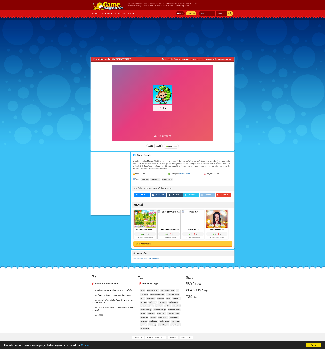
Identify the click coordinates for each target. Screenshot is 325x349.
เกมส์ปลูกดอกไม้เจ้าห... (145, 229)
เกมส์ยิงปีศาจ (193, 229)
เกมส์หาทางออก (174, 317)
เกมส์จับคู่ (167, 306)
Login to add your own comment (146, 258)
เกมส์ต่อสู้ (143, 313)
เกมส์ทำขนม (151, 313)
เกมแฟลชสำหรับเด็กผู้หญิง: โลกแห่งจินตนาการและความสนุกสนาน (113, 301)
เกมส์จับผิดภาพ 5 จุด (146, 310)
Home (96, 13)
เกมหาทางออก (176, 321)
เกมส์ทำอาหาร (161, 313)
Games (107, 13)
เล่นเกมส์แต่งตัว (145, 329)
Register (192, 13)
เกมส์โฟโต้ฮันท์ (153, 321)
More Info (85, 345)
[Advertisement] (162, 39)
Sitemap (173, 337)
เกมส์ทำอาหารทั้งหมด (173, 313)
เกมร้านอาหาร (163, 302)
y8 (177, 291)
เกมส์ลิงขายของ (155, 179)
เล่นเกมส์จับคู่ (152, 325)
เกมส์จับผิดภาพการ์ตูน (160, 310)
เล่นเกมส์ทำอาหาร (176, 325)
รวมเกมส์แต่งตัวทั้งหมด (173, 294)
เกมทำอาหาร (152, 302)
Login (181, 13)
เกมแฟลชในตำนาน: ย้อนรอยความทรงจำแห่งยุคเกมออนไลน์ (113, 308)
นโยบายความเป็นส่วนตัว (155, 337)
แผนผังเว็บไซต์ (186, 337)
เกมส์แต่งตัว (144, 321)
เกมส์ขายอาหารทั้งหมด (147, 306)
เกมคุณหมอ (160, 298)
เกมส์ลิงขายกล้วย (167, 179)
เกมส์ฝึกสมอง (144, 317)
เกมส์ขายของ (184, 173)
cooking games (152, 291)
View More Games (144, 243)
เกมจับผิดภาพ (176, 298)
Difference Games (167, 291)
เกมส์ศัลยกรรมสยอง (216, 229)
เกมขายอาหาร (151, 298)
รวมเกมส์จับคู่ (144, 294)
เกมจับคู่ (168, 298)
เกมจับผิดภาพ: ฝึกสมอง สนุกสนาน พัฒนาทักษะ (112, 295)
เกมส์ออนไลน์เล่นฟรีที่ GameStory (108, 5)
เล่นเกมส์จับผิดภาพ (163, 325)
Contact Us (138, 337)
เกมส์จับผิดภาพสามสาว (170, 229)
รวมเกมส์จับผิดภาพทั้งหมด (157, 294)
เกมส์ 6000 (98, 315)
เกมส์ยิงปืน (153, 317)
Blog (132, 13)
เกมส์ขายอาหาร (173, 302)
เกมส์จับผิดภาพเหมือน (174, 310)
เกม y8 (142, 298)
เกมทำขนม (144, 302)
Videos (120, 13)
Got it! (313, 345)
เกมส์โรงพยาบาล (164, 321)
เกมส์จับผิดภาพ (177, 306)
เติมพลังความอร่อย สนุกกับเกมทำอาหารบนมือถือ (113, 290)
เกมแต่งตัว (143, 325)
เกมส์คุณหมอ (159, 306)
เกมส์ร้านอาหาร (162, 317)
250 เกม (143, 291)
